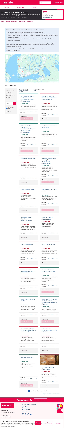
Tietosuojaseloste (26, 408)
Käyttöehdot (25, 406)
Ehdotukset (30, 21)
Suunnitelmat (22, 21)
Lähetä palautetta (41, 400)
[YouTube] (31, 414)
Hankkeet (9, 110)
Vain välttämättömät (48, 423)
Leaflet (52, 81)
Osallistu (20, 7)
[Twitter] (23, 414)
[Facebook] (25, 414)
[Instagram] (28, 414)
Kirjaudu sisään (59, 2)
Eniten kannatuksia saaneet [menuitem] (23, 91)
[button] (7, 56)
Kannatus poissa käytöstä (26, 118)
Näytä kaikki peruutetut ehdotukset (51, 393)
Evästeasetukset (26, 411)
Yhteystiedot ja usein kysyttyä (29, 404)
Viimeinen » (46, 391)
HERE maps (57, 81)
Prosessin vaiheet (47, 17)
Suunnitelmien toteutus (11, 21)
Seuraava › (39, 391)
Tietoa (34, 7)
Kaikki (8, 108)
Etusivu (6, 7)
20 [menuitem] (34, 90)
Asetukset (58, 423)
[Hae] (52, 2)
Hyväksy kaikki (38, 423)
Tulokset (9, 111)
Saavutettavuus (26, 409)
